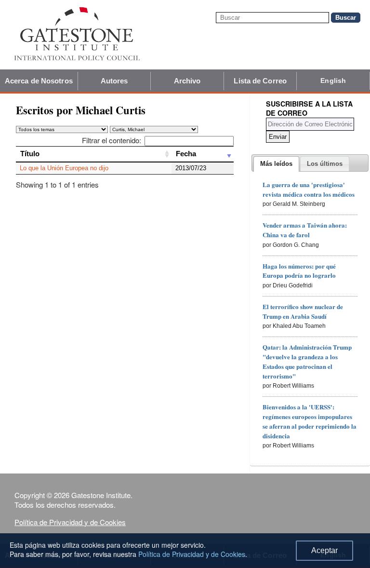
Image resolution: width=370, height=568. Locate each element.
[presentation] (276, 164)
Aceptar (324, 550)
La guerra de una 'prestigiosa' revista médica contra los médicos (309, 189)
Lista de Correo (260, 81)
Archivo (187, 81)
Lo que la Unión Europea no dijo (64, 168)
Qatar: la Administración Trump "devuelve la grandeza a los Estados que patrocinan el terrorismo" (307, 361)
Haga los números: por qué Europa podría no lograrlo (299, 270)
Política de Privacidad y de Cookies (70, 522)
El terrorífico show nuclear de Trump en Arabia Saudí (303, 311)
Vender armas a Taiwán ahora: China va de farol (305, 229)
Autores (114, 81)
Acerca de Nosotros (39, 81)
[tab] (276, 164)
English (333, 80)
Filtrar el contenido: (111, 140)
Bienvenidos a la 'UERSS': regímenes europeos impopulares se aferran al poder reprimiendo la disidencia (310, 421)
